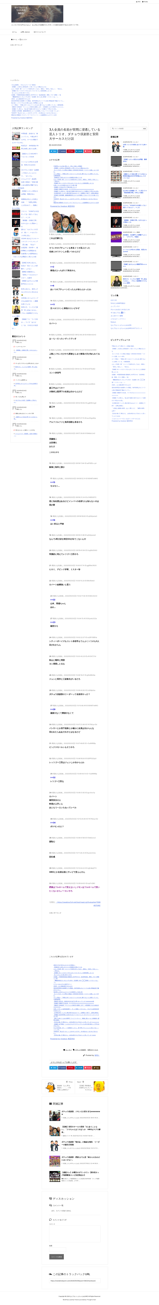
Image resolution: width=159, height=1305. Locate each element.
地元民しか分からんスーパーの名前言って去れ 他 (68, 992)
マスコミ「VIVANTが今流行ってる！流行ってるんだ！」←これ (30, 214)
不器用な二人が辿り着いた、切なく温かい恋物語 (68, 166)
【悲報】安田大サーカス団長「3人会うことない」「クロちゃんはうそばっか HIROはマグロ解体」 (81, 1129)
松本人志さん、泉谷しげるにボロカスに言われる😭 (29, 292)
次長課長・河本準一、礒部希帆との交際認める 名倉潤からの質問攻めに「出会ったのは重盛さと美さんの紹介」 (25, 254)
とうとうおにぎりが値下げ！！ (63, 984)
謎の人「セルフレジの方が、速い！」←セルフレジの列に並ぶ (29, 232)
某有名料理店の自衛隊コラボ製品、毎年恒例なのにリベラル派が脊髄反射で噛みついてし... (37, 101)
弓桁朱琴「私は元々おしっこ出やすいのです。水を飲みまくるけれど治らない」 (34, 113)
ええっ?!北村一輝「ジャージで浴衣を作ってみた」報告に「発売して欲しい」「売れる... (37, 89)
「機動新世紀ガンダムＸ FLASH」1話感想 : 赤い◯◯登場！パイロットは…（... (34, 97)
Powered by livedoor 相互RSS (21, 118)
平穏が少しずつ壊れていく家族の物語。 (123, 346)
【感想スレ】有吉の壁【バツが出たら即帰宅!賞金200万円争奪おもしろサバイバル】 (135, 176)
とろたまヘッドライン (118, 319)
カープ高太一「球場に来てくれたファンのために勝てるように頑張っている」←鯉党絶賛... (37, 105)
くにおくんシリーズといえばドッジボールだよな (126, 418)
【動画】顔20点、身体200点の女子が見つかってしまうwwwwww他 (74, 1001)
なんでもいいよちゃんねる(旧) (121, 325)
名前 (50, 1246)
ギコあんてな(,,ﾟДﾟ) (118, 312)
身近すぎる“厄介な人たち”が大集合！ (64, 965)
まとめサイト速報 (117, 316)
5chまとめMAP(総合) (118, 303)
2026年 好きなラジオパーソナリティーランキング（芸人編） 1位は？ (30, 241)
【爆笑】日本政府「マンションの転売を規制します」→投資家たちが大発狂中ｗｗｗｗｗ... (37, 107)
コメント (52, 1224)
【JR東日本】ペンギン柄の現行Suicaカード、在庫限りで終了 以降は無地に (76, 193)
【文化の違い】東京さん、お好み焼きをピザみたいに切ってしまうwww (75, 1035)
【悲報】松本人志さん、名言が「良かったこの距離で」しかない (29, 266)
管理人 (97, 1055)
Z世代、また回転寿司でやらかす (20, 99)
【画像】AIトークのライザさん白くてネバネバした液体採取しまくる (31, 91)
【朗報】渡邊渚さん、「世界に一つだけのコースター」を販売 (29, 275)
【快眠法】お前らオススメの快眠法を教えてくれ (68, 177)
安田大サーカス (93, 1050)
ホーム (15, 39)
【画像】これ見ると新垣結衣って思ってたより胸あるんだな (28, 87)
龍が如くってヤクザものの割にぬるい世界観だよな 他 (27, 103)
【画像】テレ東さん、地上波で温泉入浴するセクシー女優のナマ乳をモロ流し (34, 109)
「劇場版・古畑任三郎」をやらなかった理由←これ (29, 223)
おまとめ (114, 300)
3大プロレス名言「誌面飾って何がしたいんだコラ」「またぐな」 (30, 173)
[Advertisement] (75, 62)
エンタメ (24, 39)
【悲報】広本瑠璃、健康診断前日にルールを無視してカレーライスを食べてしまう (35, 111)
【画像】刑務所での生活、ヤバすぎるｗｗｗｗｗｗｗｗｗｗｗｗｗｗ (74, 189)
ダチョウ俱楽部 (80, 1050)
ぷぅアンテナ (115, 306)
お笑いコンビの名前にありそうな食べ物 (65, 185)
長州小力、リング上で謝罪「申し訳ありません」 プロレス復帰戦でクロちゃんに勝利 (135, 281)
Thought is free (91, 1299)
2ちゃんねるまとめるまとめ (120, 309)
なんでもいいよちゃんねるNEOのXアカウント (126, 328)
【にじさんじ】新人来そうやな (20, 93)
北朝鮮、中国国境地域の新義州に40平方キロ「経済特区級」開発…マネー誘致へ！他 (36, 95)
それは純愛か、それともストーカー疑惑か (23, 85)
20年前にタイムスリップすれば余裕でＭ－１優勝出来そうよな (29, 301)
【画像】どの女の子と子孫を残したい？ (65, 187)
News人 (113, 322)
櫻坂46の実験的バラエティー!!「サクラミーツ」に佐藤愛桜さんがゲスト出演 (33, 115)
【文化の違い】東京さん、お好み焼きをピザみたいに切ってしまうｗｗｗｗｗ (76, 1022)
